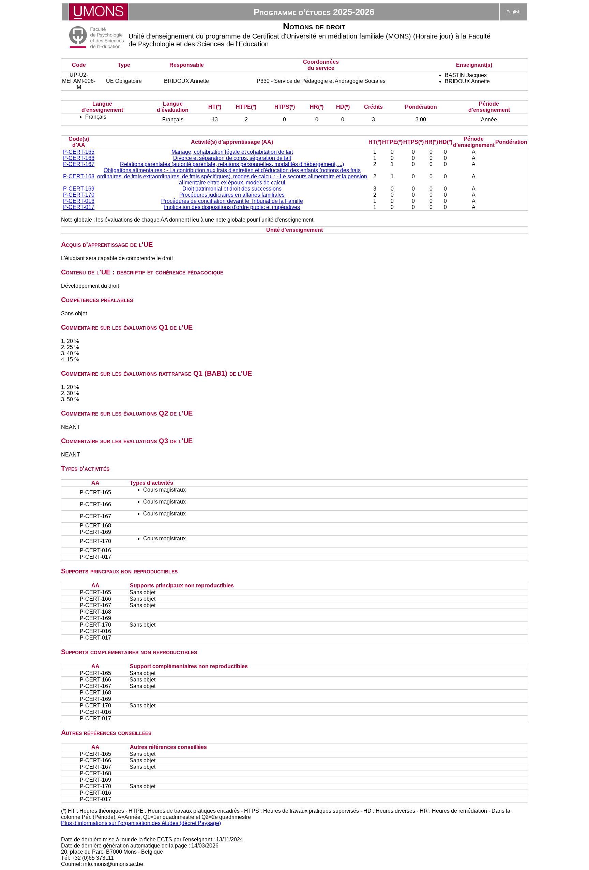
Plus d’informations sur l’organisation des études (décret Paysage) (141, 823)
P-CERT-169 (78, 189)
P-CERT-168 (78, 176)
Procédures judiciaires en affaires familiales (232, 195)
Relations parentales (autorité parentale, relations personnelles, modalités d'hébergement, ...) (232, 164)
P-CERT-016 (78, 201)
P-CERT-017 (78, 207)
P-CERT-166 (78, 158)
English (513, 12)
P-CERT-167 (78, 164)
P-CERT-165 (78, 152)
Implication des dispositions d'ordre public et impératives (232, 207)
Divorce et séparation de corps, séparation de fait (232, 158)
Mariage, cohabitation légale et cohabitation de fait (232, 152)
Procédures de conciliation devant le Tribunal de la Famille (232, 201)
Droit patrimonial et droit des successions (232, 189)
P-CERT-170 (78, 195)
